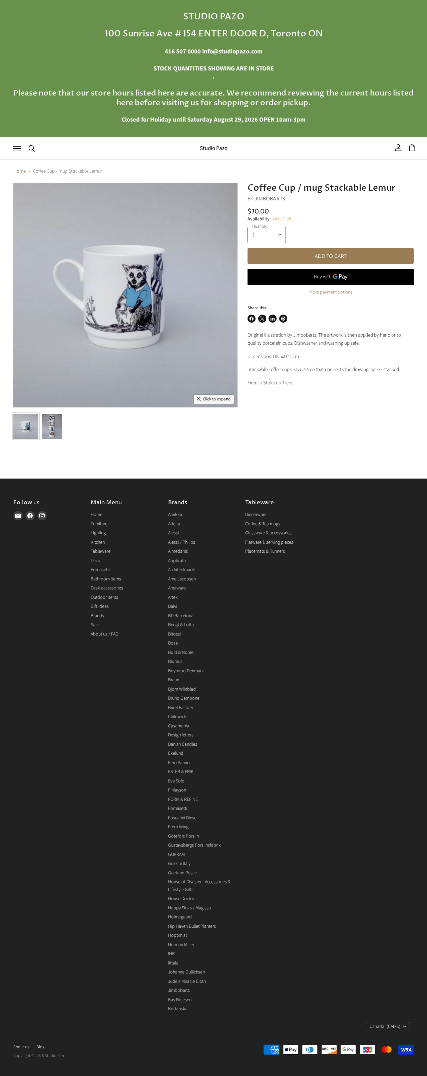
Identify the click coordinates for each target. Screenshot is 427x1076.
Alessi (173, 533)
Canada (385, 1026)
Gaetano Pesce (182, 873)
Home (19, 171)
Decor (96, 560)
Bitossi (174, 634)
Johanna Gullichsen (186, 972)
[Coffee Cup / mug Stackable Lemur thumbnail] (26, 426)
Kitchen (98, 542)
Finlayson (177, 790)
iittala (173, 963)
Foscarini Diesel (182, 818)
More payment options (330, 292)
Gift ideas (100, 606)
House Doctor (181, 898)
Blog (40, 1047)
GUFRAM (176, 854)
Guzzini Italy (179, 863)
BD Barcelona (180, 615)
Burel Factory (180, 707)
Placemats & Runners (265, 551)
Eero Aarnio (179, 762)
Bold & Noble (180, 652)
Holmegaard (180, 917)
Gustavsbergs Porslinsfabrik (194, 845)
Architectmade (181, 569)
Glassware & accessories (268, 533)
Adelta (174, 524)
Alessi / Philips (181, 542)
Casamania (178, 726)
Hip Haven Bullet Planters (192, 926)
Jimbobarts (270, 198)
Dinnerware (256, 514)
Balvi (172, 606)
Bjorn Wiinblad (182, 689)
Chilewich (177, 716)
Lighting (98, 533)
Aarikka (175, 514)
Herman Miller (181, 944)
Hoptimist (177, 935)
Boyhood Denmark (186, 671)
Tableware (100, 551)
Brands (97, 615)
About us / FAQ (104, 634)
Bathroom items (106, 579)
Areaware (177, 588)
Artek (173, 597)
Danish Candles (182, 744)
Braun (173, 680)
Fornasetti (100, 569)
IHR (171, 953)
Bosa (173, 643)
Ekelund (175, 753)
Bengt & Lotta (181, 624)
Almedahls (178, 551)
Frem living (178, 827)
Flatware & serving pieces (269, 542)
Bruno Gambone (183, 698)
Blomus (175, 661)
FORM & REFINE (183, 799)
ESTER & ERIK (180, 771)
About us (21, 1047)
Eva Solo (176, 781)
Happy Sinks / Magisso (189, 908)
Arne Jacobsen (182, 579)
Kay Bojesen (179, 1000)
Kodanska (177, 1009)
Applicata (177, 560)
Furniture (99, 524)
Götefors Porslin (183, 836)
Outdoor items (104, 597)
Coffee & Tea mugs (262, 524)
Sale (95, 624)
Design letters (180, 735)
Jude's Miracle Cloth (187, 981)
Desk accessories (107, 588)
